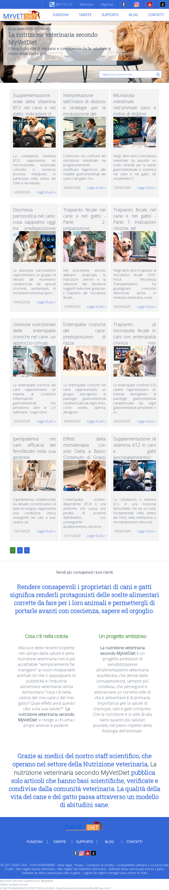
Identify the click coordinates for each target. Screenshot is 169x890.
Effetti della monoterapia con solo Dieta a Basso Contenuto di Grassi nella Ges (84, 445)
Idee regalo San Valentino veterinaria (81, 869)
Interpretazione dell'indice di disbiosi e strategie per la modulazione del (84, 101)
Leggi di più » (46, 192)
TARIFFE (85, 15)
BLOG (133, 15)
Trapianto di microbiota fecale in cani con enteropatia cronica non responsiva (134, 330)
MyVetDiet (86, 4)
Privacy (79, 865)
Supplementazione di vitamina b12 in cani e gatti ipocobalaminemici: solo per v (134, 445)
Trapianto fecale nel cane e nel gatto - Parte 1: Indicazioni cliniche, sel (134, 215)
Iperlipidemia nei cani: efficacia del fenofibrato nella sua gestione (34, 445)
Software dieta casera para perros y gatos (136, 869)
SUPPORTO (110, 15)
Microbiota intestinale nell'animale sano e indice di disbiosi (134, 101)
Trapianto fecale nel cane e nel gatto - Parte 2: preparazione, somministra (84, 215)
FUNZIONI (61, 15)
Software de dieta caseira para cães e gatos (51, 873)
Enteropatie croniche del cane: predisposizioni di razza (84, 330)
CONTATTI (156, 15)
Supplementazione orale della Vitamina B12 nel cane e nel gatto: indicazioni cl (34, 101)
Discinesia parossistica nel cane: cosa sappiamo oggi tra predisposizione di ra (34, 215)
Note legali (65, 865)
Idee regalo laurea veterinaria (35, 869)
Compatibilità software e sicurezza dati (143, 865)
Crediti (9, 869)
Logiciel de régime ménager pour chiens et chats (115, 873)
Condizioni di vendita (100, 865)
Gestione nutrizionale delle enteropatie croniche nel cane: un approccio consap (34, 330)
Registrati (107, 4)
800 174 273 (64, 4)
